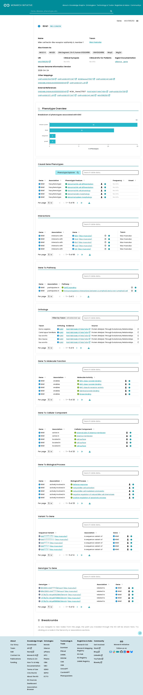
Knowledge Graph (77, 5)
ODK (62, 665)
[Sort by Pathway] (70, 284)
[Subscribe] (110, 651)
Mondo (47, 645)
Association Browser (32, 688)
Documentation (33, 666)
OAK (62, 662)
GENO (46, 669)
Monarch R (31, 655)
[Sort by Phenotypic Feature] (83, 180)
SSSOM (63, 658)
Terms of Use (32, 669)
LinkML (63, 655)
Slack (96, 648)
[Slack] (114, 651)
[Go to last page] (81, 203)
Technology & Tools (105, 5)
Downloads (31, 645)
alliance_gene (121, 61)
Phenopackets (66, 676)
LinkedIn (97, 655)
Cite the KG (32, 673)
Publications (15, 659)
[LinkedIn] (125, 651)
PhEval (63, 651)
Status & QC (32, 659)
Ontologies (91, 5)
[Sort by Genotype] (48, 584)
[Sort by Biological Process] (87, 481)
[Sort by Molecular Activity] (94, 377)
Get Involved (99, 645)
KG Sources (32, 680)
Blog (96, 652)
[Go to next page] (77, 203)
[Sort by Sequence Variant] (55, 532)
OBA (45, 662)
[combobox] (71, 11)
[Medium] (117, 651)
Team (12, 648)
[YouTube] (128, 651)
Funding (13, 662)
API (28, 648)
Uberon (47, 648)
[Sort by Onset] (135, 180)
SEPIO (46, 673)
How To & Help (33, 662)
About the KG (32, 676)
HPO (45, 655)
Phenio (46, 659)
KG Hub (80, 654)
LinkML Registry (83, 661)
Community (135, 5)
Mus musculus (95, 42)
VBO (45, 666)
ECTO (46, 676)
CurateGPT (65, 672)
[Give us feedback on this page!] (140, 633)
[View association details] (104, 184)
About (65, 5)
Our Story (14, 645)
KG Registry (82, 658)
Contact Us (15, 655)
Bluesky (97, 662)
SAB (12, 652)
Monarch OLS (82, 645)
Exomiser (64, 647)
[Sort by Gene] (44, 180)
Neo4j (29, 652)
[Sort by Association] (60, 180)
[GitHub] (121, 651)
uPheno (47, 652)
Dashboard (31, 683)
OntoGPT (64, 669)
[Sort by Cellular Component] (93, 429)
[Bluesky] (131, 651)
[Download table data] (88, 203)
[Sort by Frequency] (123, 180)
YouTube (98, 659)
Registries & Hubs (122, 5)
